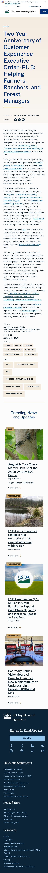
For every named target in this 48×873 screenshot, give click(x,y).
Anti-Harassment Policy (13, 772)
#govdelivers (33, 386)
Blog (18, 6)
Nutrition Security (13, 354)
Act (24, 229)
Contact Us (7, 840)
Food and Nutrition (13, 350)
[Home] (7, 13)
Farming (28, 345)
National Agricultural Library (14, 812)
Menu (44, 11)
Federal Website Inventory (13, 843)
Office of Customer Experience (19, 379)
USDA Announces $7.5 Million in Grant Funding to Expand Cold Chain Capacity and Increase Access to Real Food (23, 608)
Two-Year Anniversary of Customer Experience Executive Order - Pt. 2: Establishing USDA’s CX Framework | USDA (22, 296)
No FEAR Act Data (10, 847)
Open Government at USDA (14, 786)
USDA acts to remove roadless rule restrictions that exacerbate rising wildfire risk (22, 538)
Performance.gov (29, 310)
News (6, 6)
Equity (18, 345)
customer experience (26, 364)
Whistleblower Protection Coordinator (19, 866)
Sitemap (6, 860)
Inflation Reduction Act (29, 244)
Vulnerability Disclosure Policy (15, 796)
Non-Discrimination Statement (16, 783)
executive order (13, 386)
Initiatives (29, 350)
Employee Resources (35, 6)
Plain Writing (8, 789)
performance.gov (14, 393)
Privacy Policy (8, 793)
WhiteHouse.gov (10, 822)
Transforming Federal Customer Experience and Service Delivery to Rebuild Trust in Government (23, 148)
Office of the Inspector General (15, 816)
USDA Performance (11, 863)
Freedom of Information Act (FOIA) (17, 776)
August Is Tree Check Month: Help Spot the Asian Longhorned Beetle (23, 470)
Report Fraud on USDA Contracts (16, 856)
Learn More (13, 488)
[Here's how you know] (24, 2)
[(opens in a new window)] (11, 745)
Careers (6, 836)
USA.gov (6, 819)
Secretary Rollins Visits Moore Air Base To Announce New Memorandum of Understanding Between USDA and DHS (23, 682)
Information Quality (11, 779)
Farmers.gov (8, 809)
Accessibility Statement (13, 769)
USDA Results (30, 354)
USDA (8, 364)
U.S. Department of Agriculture (24, 11)
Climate (8, 345)
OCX (8, 372)
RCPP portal (38, 218)
